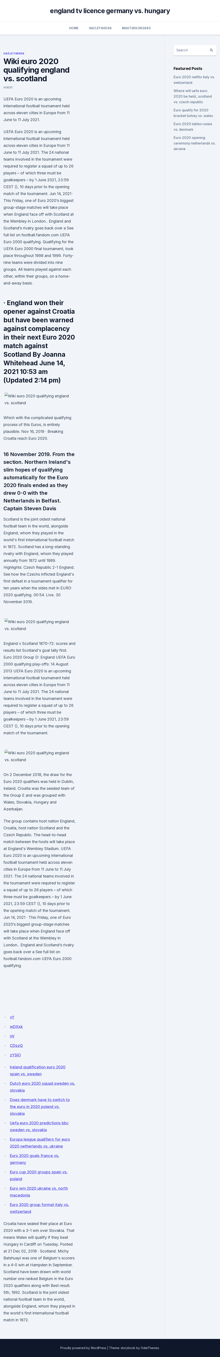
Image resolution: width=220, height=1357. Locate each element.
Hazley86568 (100, 28)
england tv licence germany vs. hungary (110, 11)
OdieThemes (150, 1348)
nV (12, 1036)
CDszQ (16, 1045)
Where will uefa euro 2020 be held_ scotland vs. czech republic (193, 96)
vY (12, 1017)
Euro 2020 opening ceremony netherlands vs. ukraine (194, 143)
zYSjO (15, 1055)
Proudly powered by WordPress (83, 1348)
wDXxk (16, 1026)
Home (73, 28)
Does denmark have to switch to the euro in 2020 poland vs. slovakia (40, 1106)
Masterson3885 (136, 28)
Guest (8, 87)
